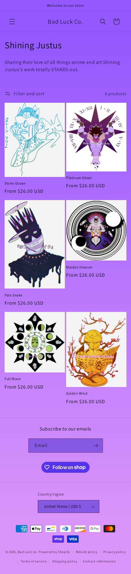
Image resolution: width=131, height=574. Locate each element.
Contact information (99, 561)
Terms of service (33, 561)
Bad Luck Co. (28, 552)
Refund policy (86, 552)
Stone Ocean (15, 183)
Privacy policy (114, 552)
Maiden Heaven (79, 267)
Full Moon (13, 378)
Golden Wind (77, 393)
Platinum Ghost (79, 177)
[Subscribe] (96, 445)
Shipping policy (64, 561)
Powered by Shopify (54, 552)
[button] (12, 21)
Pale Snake (14, 295)
